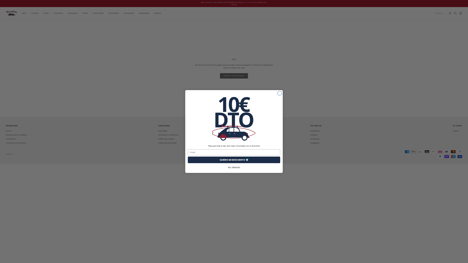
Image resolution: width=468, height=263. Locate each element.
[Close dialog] (280, 93)
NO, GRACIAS (234, 167)
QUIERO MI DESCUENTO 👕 (234, 159)
